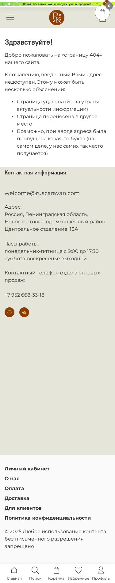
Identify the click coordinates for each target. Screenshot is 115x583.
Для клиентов (23, 508)
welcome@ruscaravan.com (42, 193)
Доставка (17, 498)
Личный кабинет (27, 469)
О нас (12, 478)
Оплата (14, 488)
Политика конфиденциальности (48, 518)
